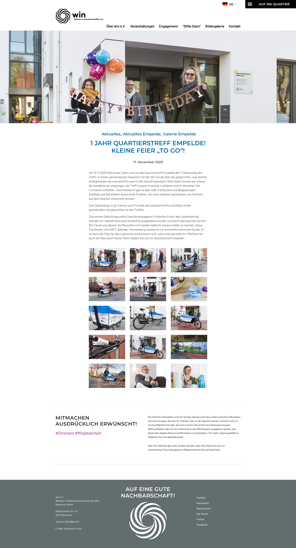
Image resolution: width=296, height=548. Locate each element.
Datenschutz (203, 508)
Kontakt (234, 26)
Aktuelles (111, 134)
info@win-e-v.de (73, 528)
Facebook (202, 524)
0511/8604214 (72, 521)
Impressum (202, 502)
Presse (200, 519)
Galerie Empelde (179, 134)
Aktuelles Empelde (142, 134)
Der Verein (202, 513)
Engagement (168, 26)
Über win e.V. (115, 26)
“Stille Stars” (192, 26)
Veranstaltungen (142, 26)
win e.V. (60, 497)
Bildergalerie (214, 26)
